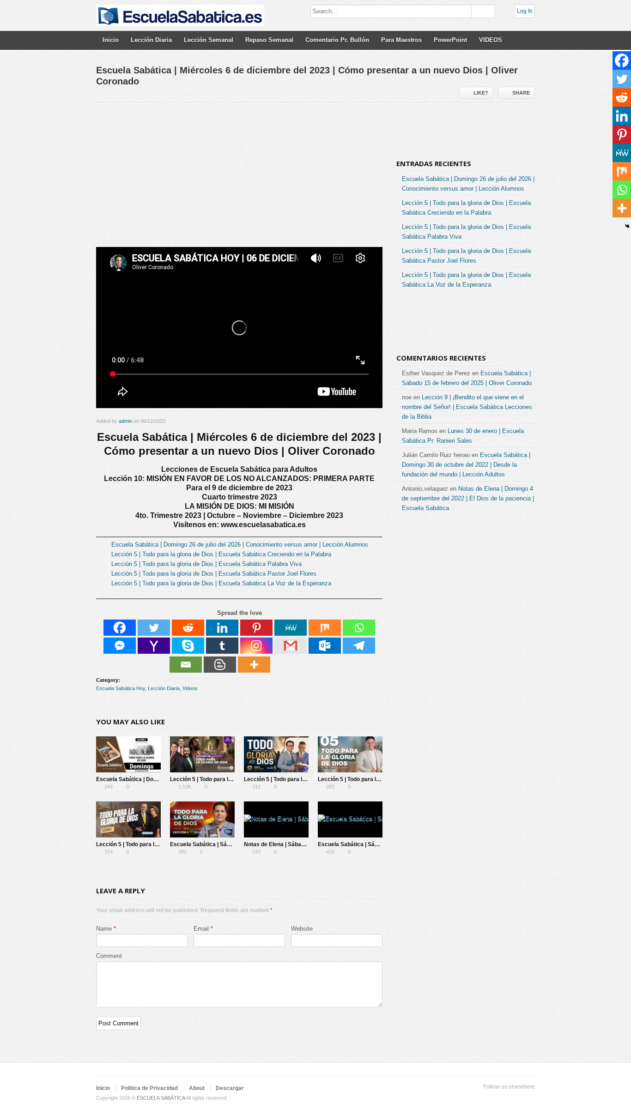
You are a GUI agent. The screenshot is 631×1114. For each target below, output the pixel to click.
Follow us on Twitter (470, 1098)
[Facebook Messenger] (119, 646)
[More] (254, 664)
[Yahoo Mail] (154, 646)
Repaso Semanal (269, 39)
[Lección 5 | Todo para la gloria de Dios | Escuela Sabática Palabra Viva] (276, 754)
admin (125, 421)
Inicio (111, 39)
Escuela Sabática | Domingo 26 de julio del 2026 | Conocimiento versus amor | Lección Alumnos (239, 544)
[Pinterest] (256, 628)
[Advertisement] (239, 178)
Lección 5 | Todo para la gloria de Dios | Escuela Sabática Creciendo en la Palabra (221, 554)
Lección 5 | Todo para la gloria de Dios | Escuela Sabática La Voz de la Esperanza (221, 583)
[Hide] (627, 226)
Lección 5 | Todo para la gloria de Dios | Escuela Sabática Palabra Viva (206, 563)
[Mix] (325, 628)
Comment (109, 955)
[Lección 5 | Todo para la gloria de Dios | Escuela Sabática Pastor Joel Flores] (350, 754)
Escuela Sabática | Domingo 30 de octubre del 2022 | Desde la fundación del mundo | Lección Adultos (466, 465)
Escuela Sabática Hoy (120, 688)
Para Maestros (401, 39)
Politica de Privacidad (149, 1088)
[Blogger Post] (220, 664)
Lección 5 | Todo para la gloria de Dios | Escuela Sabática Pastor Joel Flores (213, 573)
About (197, 1088)
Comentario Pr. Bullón (337, 39)
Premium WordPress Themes (529, 1098)
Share (521, 93)
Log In (525, 11)
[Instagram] (256, 646)
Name (104, 928)
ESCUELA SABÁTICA (161, 1098)
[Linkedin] (222, 628)
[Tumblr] (222, 646)
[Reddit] (188, 628)
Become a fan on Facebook (485, 1098)
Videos (190, 688)
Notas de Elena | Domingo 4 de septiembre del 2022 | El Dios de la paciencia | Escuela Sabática (468, 498)
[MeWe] (290, 628)
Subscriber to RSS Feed (514, 1098)
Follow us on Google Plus (499, 1098)
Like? (480, 93)
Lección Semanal (208, 39)
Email (201, 928)
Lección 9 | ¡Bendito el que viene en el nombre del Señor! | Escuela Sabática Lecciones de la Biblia (467, 407)
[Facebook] (119, 628)
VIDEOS (490, 39)
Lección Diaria (151, 39)
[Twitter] (154, 628)
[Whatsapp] (359, 628)
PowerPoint (450, 39)
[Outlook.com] (325, 646)
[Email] (186, 664)
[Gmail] (290, 646)
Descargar (230, 1088)
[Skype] (188, 646)
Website (302, 928)
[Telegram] (359, 646)
